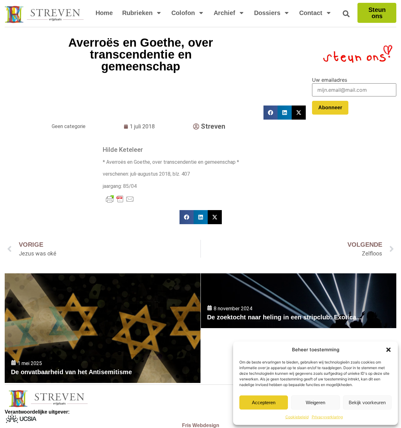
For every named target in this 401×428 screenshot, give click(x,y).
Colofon (183, 12)
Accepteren (263, 402)
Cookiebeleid (297, 417)
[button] (388, 350)
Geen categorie (69, 126)
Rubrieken (137, 12)
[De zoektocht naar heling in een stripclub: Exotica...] (298, 300)
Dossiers (267, 12)
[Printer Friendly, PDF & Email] (120, 199)
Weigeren (315, 402)
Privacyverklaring (327, 417)
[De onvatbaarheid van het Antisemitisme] (102, 328)
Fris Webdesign (200, 425)
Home (104, 12)
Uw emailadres (329, 79)
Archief (224, 12)
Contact (310, 12)
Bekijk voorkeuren (367, 402)
